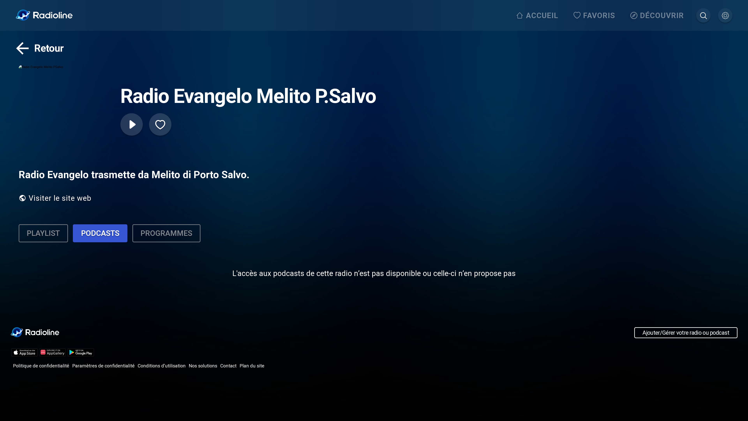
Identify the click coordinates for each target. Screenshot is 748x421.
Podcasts (100, 233)
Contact (228, 366)
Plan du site (252, 366)
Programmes (166, 233)
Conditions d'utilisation (162, 366)
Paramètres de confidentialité (103, 366)
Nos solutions (203, 366)
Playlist (43, 233)
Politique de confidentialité (41, 366)
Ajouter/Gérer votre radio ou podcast (685, 332)
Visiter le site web (60, 198)
